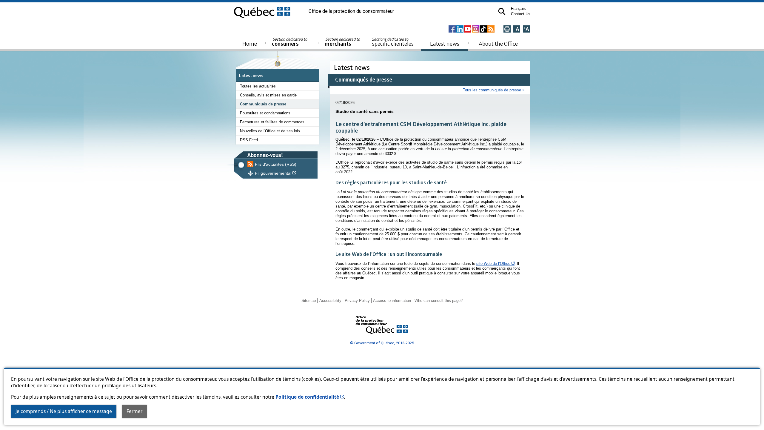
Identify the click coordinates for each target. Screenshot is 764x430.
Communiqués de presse (263, 104)
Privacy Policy (357, 300)
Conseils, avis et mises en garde (268, 95)
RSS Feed (249, 140)
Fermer (134, 411)
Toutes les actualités (258, 86)
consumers (290, 41)
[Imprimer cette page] (507, 29)
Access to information (392, 300)
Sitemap (308, 300)
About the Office (498, 43)
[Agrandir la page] (526, 29)
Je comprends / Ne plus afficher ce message (64, 411)
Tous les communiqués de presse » (493, 90)
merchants (343, 41)
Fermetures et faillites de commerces (272, 122)
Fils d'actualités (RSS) (275, 164)
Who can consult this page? (439, 300)
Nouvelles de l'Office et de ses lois (270, 131)
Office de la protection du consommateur (351, 11)
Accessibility (330, 300)
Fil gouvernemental (301, 173)
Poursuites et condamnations (265, 113)
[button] (502, 11)
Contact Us (520, 14)
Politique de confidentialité (309, 397)
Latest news (444, 43)
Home (249, 43)
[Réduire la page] (516, 29)
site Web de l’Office (495, 263)
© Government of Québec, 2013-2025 (382, 343)
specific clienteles (393, 41)
